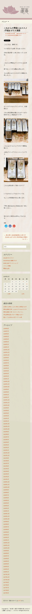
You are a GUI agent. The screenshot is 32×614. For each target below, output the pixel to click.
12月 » (23, 294)
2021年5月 (6, 468)
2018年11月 (6, 545)
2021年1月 (6, 479)
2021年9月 (6, 458)
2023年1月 (6, 421)
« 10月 (8, 294)
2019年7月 (6, 527)
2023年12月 (6, 400)
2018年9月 (6, 550)
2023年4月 (6, 413)
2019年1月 (6, 540)
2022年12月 (6, 423)
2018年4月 (6, 564)
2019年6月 (6, 529)
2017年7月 (6, 587)
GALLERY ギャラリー (8, 258)
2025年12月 (6, 349)
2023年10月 (6, 405)
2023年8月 (6, 410)
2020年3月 (6, 505)
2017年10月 (6, 579)
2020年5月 (6, 500)
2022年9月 (6, 431)
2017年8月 (6, 585)
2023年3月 (6, 416)
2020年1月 (6, 511)
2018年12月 (6, 542)
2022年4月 (6, 442)
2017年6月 (6, 590)
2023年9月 (6, 408)
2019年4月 (6, 532)
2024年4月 (6, 392)
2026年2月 (6, 344)
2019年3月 (6, 535)
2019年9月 (6, 521)
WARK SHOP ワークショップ (10, 263)
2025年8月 (6, 360)
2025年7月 (6, 363)
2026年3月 (6, 342)
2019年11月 (6, 516)
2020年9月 (6, 490)
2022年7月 (6, 437)
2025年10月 (6, 355)
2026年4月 (6, 339)
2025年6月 (6, 365)
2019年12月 (6, 513)
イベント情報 (7, 266)
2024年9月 (6, 389)
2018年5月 (6, 561)
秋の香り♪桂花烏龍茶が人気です (15, 235)
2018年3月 (6, 566)
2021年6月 (6, 466)
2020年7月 (6, 495)
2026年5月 (6, 336)
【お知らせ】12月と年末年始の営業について (16, 238)
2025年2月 (6, 376)
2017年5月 (6, 593)
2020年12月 (6, 482)
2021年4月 (6, 471)
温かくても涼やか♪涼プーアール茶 (12, 317)
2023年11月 (6, 402)
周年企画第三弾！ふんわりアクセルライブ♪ (15, 309)
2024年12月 (6, 381)
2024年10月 (6, 386)
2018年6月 (6, 558)
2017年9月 (6, 582)
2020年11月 (6, 484)
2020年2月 (6, 508)
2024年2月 (6, 394)
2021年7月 (6, 463)
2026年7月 (6, 331)
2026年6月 (6, 334)
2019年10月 (6, 519)
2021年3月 (6, 474)
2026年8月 (6, 328)
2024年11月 (6, 384)
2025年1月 (6, 379)
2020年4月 (6, 503)
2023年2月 (6, 418)
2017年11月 (6, 577)
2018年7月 (6, 556)
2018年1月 (6, 572)
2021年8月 (6, 461)
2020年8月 (6, 492)
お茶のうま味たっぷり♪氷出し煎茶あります (15, 306)
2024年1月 (6, 397)
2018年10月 (6, 548)
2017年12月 (6, 574)
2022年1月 (6, 450)
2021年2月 (6, 476)
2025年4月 (6, 371)
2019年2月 (6, 537)
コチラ (19, 600)
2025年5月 (6, 368)
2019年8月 (6, 524)
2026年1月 (6, 347)
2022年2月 (6, 447)
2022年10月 (6, 429)
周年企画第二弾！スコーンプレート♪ (13, 312)
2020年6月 (6, 498)
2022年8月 (6, 434)
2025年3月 (6, 373)
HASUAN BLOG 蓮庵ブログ (15, 35)
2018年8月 (6, 553)
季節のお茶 (6, 268)
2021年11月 (6, 455)
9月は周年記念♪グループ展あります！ (13, 314)
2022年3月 (6, 445)
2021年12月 (6, 453)
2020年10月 (6, 487)
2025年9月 (6, 357)
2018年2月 (6, 569)
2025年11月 (6, 352)
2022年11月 (6, 426)
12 (26, 284)
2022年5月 (6, 439)
